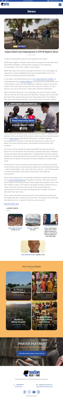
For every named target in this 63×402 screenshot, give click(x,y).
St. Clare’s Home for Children (43, 79)
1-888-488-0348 (28, 1)
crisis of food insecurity (17, 180)
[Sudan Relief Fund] (5, 5)
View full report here (11, 204)
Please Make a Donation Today (44, 386)
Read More (17, 297)
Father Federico (26, 81)
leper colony (14, 138)
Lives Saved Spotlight (15, 228)
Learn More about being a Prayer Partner (31, 353)
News (46, 228)
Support (30, 228)
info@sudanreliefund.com (55, 1)
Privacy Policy (18, 386)
